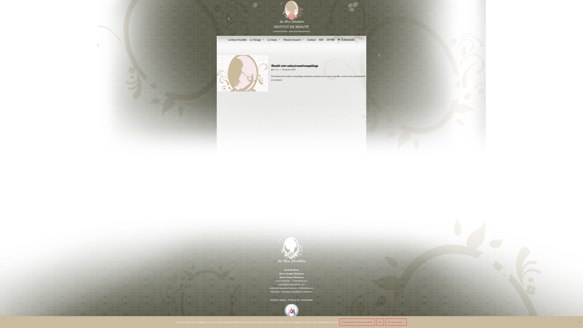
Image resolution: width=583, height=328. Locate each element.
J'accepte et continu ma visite (357, 322)
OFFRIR (330, 39)
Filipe (276, 70)
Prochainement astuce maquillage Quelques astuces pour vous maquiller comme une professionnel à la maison (318, 78)
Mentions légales (278, 300)
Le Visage (255, 39)
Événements (348, 39)
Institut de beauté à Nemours (283, 288)
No (380, 322)
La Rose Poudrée (237, 39)
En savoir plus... (396, 322)
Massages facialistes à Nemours (296, 291)
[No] (579, 322)
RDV (321, 39)
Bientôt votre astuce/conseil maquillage (294, 66)
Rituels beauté (292, 39)
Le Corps (272, 39)
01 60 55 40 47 (291, 270)
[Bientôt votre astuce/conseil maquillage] (242, 73)
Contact (311, 39)
